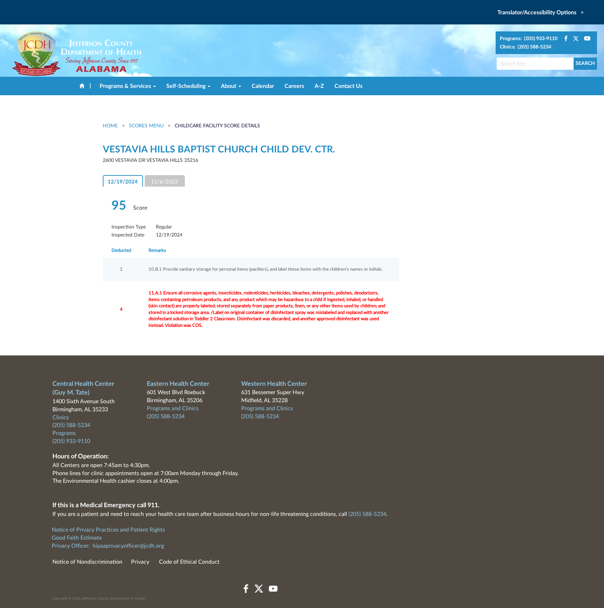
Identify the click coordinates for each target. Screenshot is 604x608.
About (229, 86)
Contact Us (348, 86)
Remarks (157, 250)
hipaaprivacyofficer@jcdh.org (128, 546)
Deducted (121, 250)
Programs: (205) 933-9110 (529, 38)
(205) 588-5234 (71, 425)
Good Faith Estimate (77, 538)
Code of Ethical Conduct (189, 562)
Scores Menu (146, 125)
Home (111, 125)
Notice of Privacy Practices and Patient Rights (108, 530)
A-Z (319, 86)
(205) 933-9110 (71, 441)
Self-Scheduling (186, 86)
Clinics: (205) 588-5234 (525, 47)
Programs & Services (126, 86)
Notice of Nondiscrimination (87, 562)
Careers (294, 86)
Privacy (140, 562)
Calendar (263, 86)
